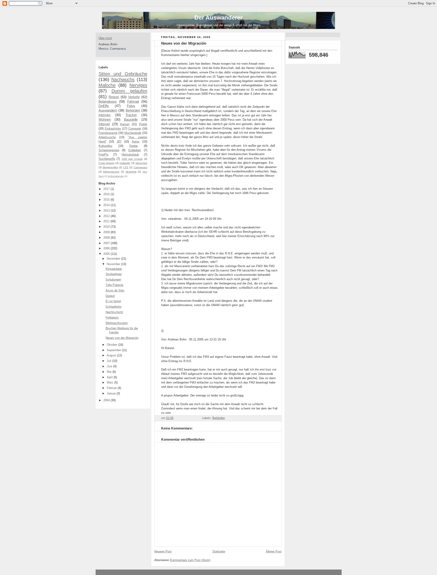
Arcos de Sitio (115, 290)
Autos (136, 141)
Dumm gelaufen (129, 90)
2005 (107, 254)
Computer (134, 128)
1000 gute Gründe (132, 159)
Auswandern (108, 110)
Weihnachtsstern (117, 323)
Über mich (105, 38)
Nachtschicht (114, 312)
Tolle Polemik (114, 285)
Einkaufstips (113, 128)
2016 (107, 194)
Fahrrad (133, 101)
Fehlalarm (112, 317)
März (110, 382)
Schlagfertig (113, 306)
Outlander (124, 163)
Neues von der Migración (122, 338)
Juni (110, 366)
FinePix (104, 154)
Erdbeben (134, 150)
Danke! (110, 296)
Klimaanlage (114, 269)
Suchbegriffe (107, 159)
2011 (107, 221)
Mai (109, 371)
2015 (107, 199)
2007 (107, 243)
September (114, 350)
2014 (107, 205)
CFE (125, 167)
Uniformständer (116, 176)
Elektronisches (111, 171)
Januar (112, 393)
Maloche (107, 85)
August (112, 355)
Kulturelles (105, 146)
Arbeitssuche (107, 137)
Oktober (112, 344)
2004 (107, 400)
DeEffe (104, 106)
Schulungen (113, 279)
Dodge (133, 146)
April (110, 377)
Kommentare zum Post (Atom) (190, 560)
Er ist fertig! (113, 301)
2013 (107, 210)
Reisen (114, 97)
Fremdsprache (108, 133)
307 (119, 141)
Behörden (133, 110)
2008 (107, 237)
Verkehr (134, 97)
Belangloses (108, 101)
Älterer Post (274, 551)
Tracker (131, 115)
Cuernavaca (140, 167)
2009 (107, 232)
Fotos (131, 106)
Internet (104, 124)
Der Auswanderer (218, 17)
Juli (109, 361)
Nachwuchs (123, 79)
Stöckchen (141, 163)
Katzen (125, 124)
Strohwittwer (114, 274)
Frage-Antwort (106, 163)
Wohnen (105, 119)
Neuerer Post (163, 551)
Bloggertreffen (110, 167)
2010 (107, 226)
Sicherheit (130, 171)
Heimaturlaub (130, 154)
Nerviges (138, 85)
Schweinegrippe (109, 150)
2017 (107, 189)
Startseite (218, 551)
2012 (107, 216)
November (114, 264)
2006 (107, 248)
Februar (112, 388)
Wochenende (132, 133)
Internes (105, 115)
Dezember (114, 258)
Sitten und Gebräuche (123, 73)
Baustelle (131, 119)
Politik (143, 124)
